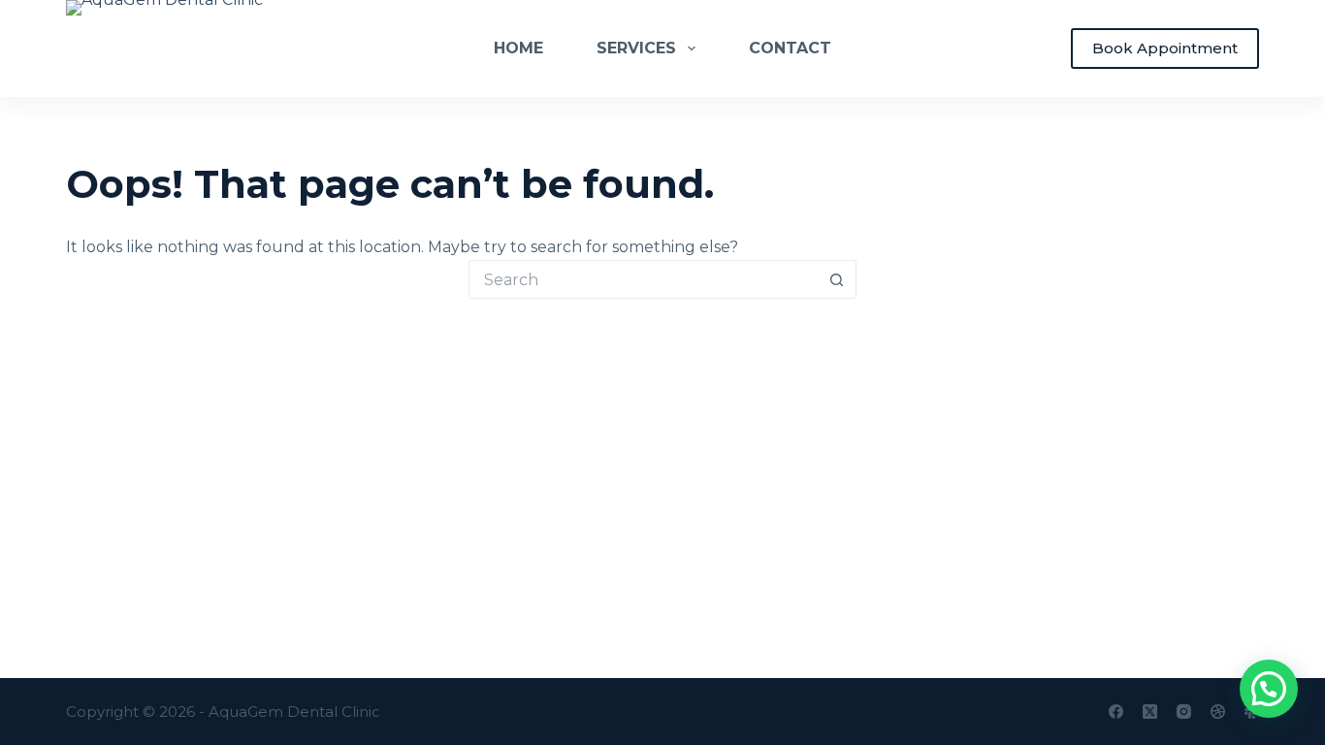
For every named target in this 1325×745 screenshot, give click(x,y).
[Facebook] (1116, 711)
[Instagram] (1184, 711)
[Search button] (837, 279)
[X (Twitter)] (1150, 711)
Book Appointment (1165, 48)
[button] (1269, 689)
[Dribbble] (1218, 711)
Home (518, 48)
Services (636, 48)
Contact (790, 48)
